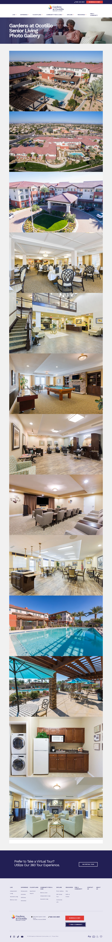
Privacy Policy (55, 936)
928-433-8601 (80, 2)
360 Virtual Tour (88, 864)
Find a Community (76, 924)
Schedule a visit (94, 2)
